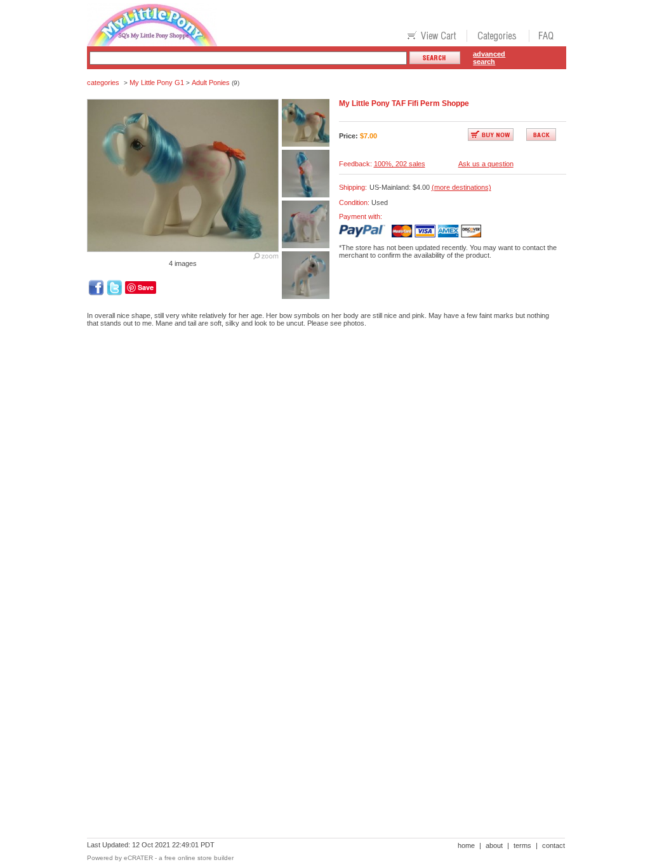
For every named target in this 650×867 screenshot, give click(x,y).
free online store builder (199, 857)
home (466, 845)
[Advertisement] (318, 380)
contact (553, 845)
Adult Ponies (211, 82)
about (494, 845)
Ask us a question (486, 164)
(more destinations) (461, 187)
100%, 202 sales (399, 164)
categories (103, 82)
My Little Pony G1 (156, 82)
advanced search (489, 57)
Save (146, 287)
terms (522, 845)
